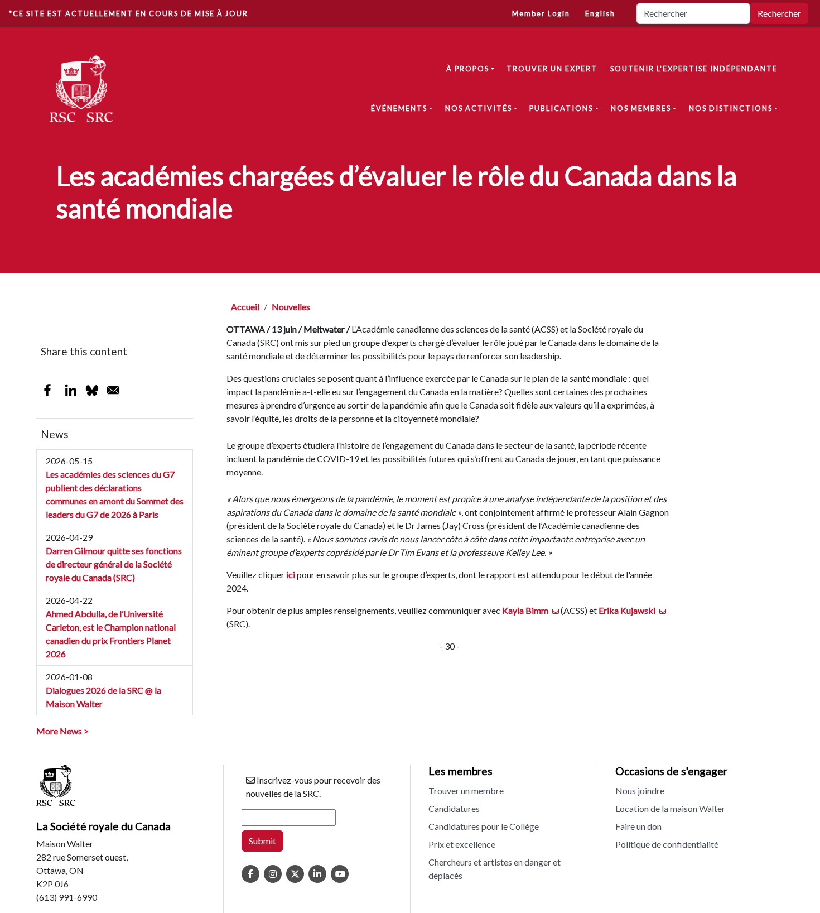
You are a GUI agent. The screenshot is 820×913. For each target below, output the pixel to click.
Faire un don (638, 826)
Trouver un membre (466, 790)
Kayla (525, 610)
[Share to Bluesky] (92, 390)
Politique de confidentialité (666, 844)
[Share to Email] (113, 390)
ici (290, 574)
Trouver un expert (552, 68)
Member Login (541, 13)
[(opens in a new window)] (250, 873)
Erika (627, 610)
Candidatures (454, 808)
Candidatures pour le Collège (483, 826)
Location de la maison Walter (670, 808)
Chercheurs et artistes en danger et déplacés (494, 869)
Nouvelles (291, 306)
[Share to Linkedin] (71, 390)
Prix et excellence (461, 844)
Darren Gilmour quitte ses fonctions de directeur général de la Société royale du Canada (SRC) (114, 564)
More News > (62, 730)
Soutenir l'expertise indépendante (694, 68)
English (600, 13)
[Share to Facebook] (47, 390)
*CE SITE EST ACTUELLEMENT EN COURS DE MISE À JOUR (128, 13)
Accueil (245, 306)
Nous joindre (639, 790)
